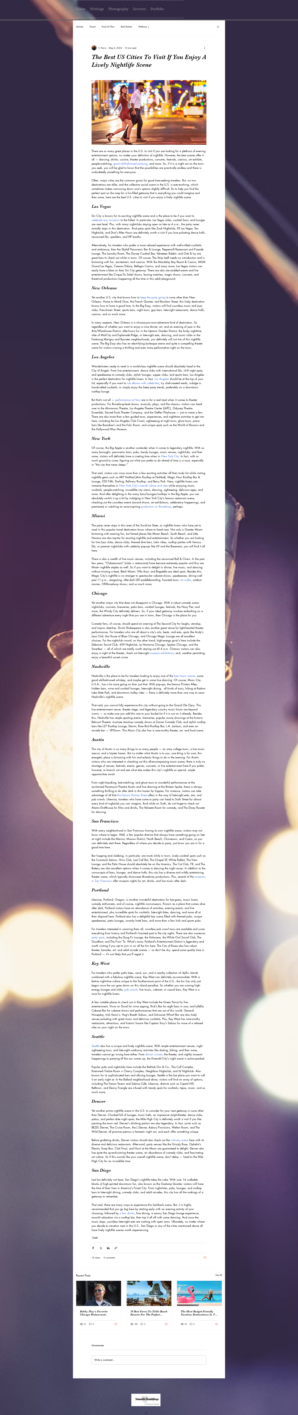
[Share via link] (115, 1247)
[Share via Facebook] (93, 1247)
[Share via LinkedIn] (108, 1247)
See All (218, 1275)
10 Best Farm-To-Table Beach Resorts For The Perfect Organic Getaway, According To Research (148, 1313)
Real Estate (126, 26)
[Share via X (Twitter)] (100, 1247)
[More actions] (204, 48)
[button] (218, 26)
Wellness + (143, 26)
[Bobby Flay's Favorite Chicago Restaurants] (98, 1293)
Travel (92, 26)
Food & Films (108, 26)
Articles (79, 26)
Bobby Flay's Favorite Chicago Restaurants (94, 1313)
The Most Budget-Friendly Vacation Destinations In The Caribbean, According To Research (199, 1313)
